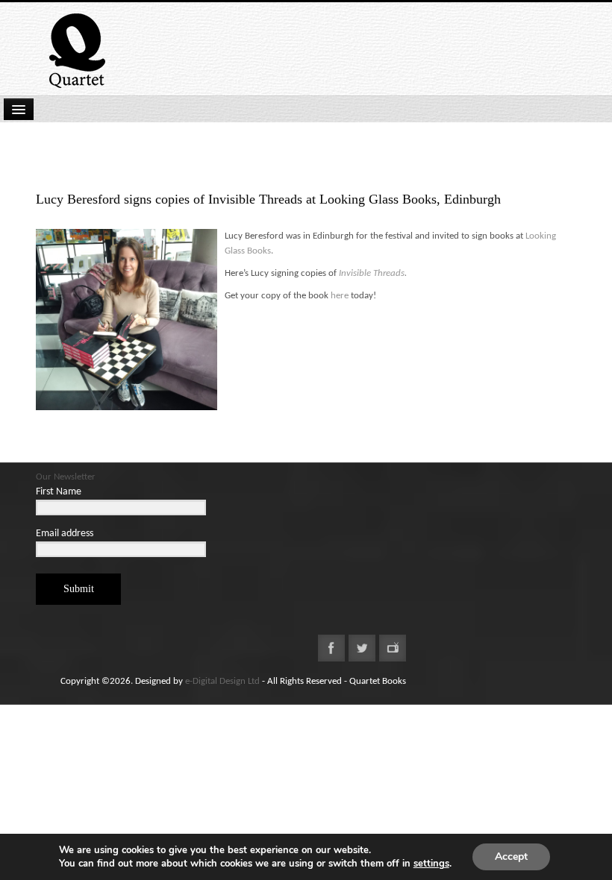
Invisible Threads (372, 273)
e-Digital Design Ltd (222, 681)
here (340, 296)
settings (431, 863)
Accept (511, 856)
